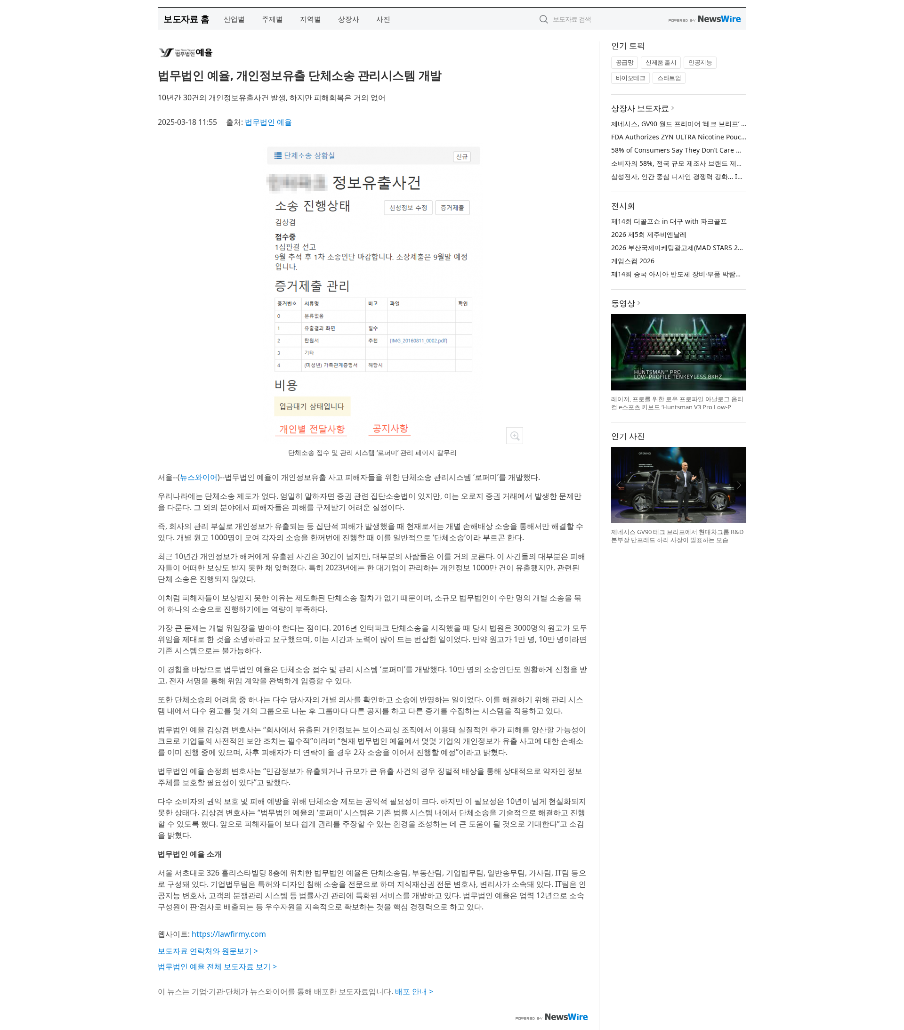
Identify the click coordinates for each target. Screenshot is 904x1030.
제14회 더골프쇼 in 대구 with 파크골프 (669, 221)
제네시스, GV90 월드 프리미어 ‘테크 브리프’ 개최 (682, 123)
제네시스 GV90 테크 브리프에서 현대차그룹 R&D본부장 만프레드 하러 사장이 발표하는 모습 (677, 535)
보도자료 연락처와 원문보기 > (208, 951)
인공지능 (700, 62)
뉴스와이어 (199, 477)
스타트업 (669, 77)
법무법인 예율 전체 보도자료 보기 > (217, 966)
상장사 (348, 19)
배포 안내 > (414, 991)
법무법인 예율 (268, 122)
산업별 (234, 19)
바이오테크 (631, 77)
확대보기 (514, 435)
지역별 (310, 19)
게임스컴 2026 (632, 260)
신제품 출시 (661, 62)
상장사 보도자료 (640, 108)
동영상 (623, 303)
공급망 (625, 62)
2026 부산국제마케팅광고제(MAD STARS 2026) (681, 247)
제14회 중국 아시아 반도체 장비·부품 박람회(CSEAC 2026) (697, 273)
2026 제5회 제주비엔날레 (648, 234)
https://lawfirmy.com (229, 934)
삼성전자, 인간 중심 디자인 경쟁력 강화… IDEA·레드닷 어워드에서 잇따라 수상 (727, 176)
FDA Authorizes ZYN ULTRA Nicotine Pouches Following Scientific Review (725, 136)
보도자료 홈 (186, 18)
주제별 (272, 19)
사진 (383, 19)
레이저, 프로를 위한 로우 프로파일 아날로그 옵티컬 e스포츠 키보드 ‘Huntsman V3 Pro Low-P (677, 403)
